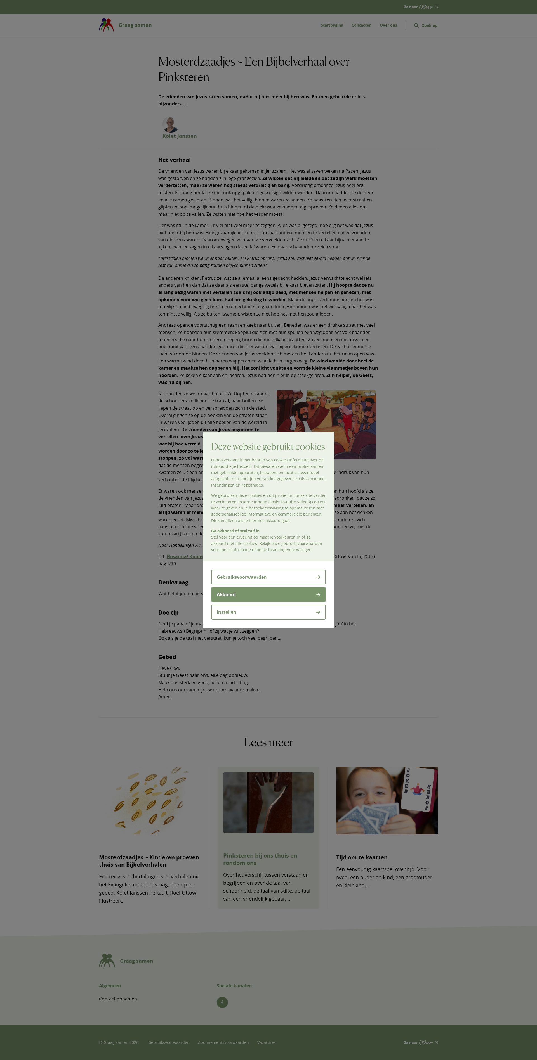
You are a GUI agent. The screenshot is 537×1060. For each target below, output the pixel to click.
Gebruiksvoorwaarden (242, 577)
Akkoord (226, 594)
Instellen (226, 612)
